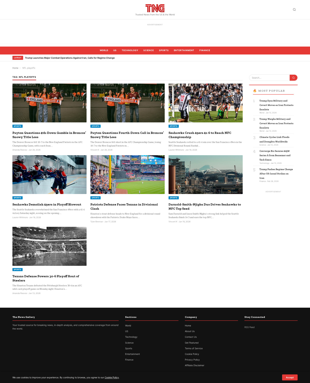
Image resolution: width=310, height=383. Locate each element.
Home (15, 68)
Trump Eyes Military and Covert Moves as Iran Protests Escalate (276, 105)
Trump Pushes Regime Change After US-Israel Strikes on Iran (276, 173)
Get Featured (192, 342)
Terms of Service (194, 348)
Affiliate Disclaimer (194, 365)
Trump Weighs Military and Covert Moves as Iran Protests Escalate (276, 123)
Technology (130, 50)
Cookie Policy (192, 354)
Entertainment (184, 50)
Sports (164, 50)
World (104, 50)
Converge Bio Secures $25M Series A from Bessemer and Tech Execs (274, 155)
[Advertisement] (155, 34)
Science (148, 50)
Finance (204, 50)
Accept (290, 377)
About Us (190, 331)
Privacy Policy (192, 359)
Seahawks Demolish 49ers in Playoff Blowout (46, 204)
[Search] (294, 9)
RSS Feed (249, 327)
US (115, 50)
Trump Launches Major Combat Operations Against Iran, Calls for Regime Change (70, 57)
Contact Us (191, 336)
